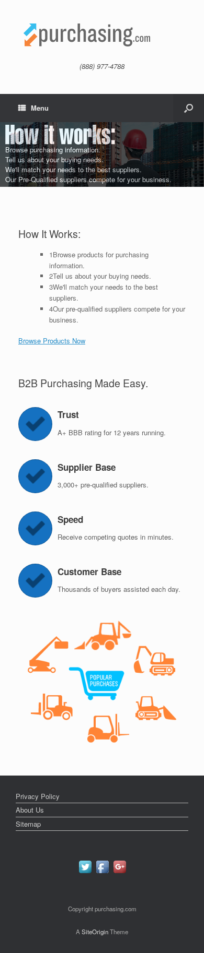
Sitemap (28, 824)
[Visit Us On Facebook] (102, 872)
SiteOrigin (95, 931)
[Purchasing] (102, 34)
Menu (40, 108)
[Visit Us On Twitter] (85, 872)
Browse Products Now (51, 341)
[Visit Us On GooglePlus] (119, 872)
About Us (30, 810)
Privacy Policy (38, 796)
